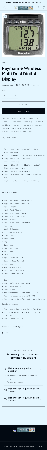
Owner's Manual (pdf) (13, 327)
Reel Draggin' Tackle (16, 446)
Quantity (5, 90)
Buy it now (23, 111)
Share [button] (7, 333)
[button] (4, 7)
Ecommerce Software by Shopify (33, 446)
